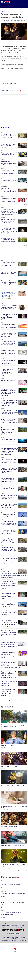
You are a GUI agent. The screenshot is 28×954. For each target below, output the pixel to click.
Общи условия (20, 945)
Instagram (24, 90)
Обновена (3, 568)
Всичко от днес (14, 701)
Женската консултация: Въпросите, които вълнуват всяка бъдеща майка (8, 655)
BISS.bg (10, 924)
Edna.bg (8, 925)
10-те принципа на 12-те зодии (10, 766)
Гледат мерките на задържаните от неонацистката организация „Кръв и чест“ (8, 372)
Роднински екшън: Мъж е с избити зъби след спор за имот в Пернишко (9, 307)
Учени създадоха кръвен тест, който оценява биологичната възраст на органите (9, 645)
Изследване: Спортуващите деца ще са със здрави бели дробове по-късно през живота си (9, 191)
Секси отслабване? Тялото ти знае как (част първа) (14, 807)
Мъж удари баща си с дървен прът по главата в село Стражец (9, 163)
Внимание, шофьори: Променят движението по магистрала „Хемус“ (9, 479)
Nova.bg (16, 925)
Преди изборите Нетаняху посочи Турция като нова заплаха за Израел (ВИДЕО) (9, 317)
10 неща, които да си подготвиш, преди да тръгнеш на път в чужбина (13, 725)
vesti (4, 907)
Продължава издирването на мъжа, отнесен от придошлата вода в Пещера (9, 560)
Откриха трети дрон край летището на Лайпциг (9, 153)
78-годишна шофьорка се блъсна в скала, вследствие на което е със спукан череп (9, 230)
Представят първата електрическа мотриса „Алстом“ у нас (8, 604)
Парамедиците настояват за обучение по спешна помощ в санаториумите (9, 200)
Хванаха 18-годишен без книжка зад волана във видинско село (8, 334)
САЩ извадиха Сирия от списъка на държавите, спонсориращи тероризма (9, 523)
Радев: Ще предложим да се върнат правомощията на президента (9, 612)
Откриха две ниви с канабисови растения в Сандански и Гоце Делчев (9, 239)
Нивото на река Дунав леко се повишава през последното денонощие (8, 343)
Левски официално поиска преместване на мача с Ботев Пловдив (12, 913)
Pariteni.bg (4, 925)
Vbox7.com (9, 923)
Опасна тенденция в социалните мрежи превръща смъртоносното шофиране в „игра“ (9, 212)
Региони (17, 6)
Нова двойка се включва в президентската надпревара (9, 683)
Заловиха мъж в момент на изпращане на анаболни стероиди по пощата (8, 353)
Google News (7, 90)
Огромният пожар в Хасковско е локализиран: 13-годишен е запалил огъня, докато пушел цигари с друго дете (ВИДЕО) (14, 573)
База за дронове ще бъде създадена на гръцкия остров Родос (9, 514)
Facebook (16, 90)
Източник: (3, 76)
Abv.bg (4, 923)
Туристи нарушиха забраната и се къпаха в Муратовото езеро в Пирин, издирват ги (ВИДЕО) (8, 431)
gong (4, 917)
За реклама (8, 937)
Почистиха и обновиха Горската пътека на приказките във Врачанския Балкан (8, 265)
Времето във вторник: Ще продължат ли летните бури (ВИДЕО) (9, 497)
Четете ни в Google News (14, 933)
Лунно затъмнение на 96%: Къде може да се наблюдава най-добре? (9, 461)
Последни (5, 6)
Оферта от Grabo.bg (5, 290)
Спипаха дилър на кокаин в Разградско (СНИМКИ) (9, 272)
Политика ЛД (16, 940)
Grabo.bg (21, 924)
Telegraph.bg (21, 925)
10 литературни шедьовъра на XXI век (12, 845)
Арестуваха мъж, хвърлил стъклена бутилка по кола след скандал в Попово (9, 180)
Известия (24, 940)
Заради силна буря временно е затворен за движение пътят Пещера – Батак (9, 633)
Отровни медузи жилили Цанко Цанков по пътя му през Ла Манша (9, 488)
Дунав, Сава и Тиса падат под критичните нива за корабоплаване (9, 505)
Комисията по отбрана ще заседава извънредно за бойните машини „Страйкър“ (9, 470)
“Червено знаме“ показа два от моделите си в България (9, 145)
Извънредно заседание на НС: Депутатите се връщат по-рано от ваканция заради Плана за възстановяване (9, 451)
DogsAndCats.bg (20, 923)
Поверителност (7, 940)
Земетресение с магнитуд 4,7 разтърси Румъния (9, 381)
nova (4, 888)
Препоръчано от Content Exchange (18, 870)
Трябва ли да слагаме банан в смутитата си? (13, 786)
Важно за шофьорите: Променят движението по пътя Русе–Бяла (9, 221)
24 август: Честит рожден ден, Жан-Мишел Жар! (13, 865)
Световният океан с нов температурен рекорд (8, 440)
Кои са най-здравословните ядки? (11, 827)
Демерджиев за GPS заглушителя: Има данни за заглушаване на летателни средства (9, 137)
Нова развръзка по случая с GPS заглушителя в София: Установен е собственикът (9, 623)
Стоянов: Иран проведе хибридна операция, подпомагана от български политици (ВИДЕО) (10, 664)
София (5, 127)
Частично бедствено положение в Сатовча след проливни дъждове (9, 549)
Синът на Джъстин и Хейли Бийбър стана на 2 (13, 893)
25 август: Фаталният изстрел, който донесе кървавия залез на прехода (12, 903)
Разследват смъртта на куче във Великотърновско (8, 362)
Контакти (23, 937)
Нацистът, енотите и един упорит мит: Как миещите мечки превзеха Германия (12, 883)
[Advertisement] (14, 109)
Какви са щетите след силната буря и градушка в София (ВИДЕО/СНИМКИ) (9, 595)
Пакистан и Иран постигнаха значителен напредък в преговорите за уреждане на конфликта (9, 392)
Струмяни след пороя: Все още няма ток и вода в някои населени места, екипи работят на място (9, 674)
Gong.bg (14, 923)
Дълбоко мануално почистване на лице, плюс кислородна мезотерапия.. (8, 295)
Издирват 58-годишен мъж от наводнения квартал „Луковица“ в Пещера (9, 540)
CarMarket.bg (5, 924)
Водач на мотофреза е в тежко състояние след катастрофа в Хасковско (9, 326)
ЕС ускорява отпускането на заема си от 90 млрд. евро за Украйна (9, 531)
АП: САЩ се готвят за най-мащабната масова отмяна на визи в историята (9, 412)
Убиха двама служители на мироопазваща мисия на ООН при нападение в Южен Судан (9, 403)
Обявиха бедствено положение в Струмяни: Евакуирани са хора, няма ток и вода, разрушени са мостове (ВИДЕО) (12, 585)
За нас (4, 937)
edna (4, 896)
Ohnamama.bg (16, 924)
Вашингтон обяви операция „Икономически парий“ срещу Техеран (9, 282)
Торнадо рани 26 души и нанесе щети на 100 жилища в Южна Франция (9, 420)
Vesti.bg (12, 925)
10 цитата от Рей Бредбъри (9, 745)
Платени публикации (16, 937)
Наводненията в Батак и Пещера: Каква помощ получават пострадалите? (9, 172)
